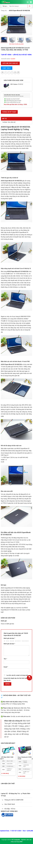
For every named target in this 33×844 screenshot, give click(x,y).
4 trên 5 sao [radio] (18, 641)
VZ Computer (16, 839)
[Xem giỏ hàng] (31, 2)
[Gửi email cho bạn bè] (12, 72)
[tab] (9, 112)
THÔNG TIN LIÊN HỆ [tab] (8, 122)
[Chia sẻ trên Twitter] (8, 72)
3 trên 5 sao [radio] (11, 641)
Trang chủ (4, 10)
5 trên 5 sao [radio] (25, 641)
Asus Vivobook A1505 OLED (25, 758)
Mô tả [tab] (4, 118)
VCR (21, 841)
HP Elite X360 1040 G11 (7, 758)
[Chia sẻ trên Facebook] (5, 72)
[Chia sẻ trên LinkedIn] (18, 72)
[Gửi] (30, 6)
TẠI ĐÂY (13, 58)
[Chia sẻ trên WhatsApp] (2, 72)
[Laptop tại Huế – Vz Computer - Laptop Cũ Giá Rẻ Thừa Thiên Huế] (5, 2)
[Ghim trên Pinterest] (15, 72)
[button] (28, 2)
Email (6, 667)
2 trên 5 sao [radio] (7, 641)
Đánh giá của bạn (9, 638)
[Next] (29, 25)
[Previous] (3, 25)
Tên (5, 659)
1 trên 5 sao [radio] (4, 641)
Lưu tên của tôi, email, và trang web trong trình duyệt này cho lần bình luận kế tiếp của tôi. (16, 678)
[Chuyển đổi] (2, 800)
